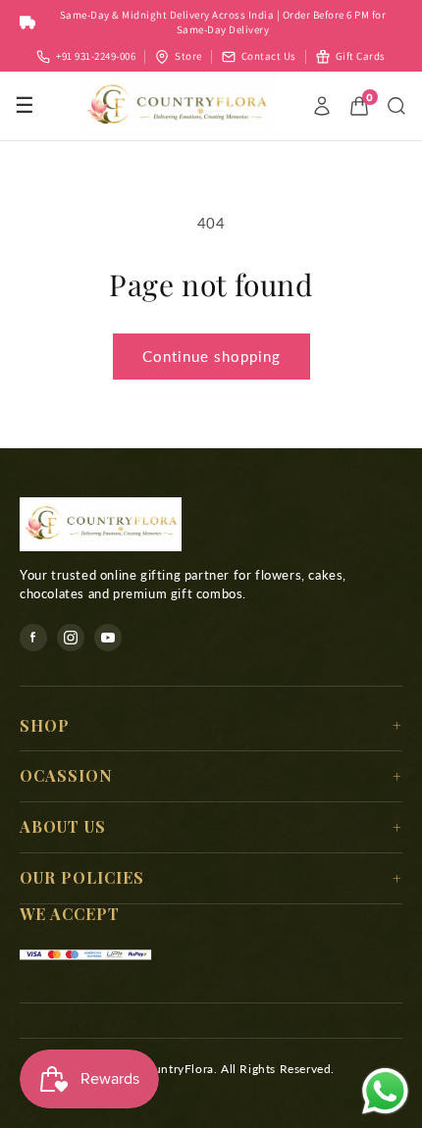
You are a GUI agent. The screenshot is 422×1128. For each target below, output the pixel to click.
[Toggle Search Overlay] (396, 106)
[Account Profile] (322, 106)
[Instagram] (70, 637)
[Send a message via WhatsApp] (385, 1091)
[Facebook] (33, 637)
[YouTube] (108, 637)
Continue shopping (211, 356)
